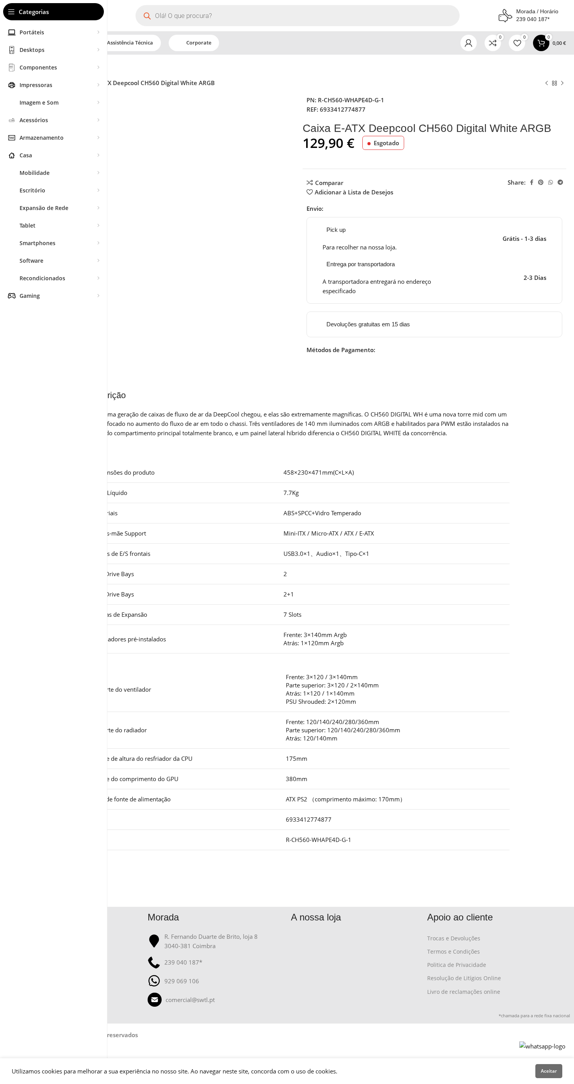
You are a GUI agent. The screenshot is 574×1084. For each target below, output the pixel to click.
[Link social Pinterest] (541, 182)
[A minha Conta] (468, 43)
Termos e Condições (453, 951)
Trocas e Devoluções (453, 938)
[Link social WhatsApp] (550, 182)
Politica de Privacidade (456, 964)
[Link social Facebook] (532, 182)
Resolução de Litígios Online (464, 978)
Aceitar (549, 1071)
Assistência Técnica (130, 42)
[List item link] (215, 1000)
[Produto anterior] (547, 83)
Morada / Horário (537, 11)
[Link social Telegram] (560, 182)
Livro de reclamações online (463, 991)
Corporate (198, 42)
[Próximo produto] (562, 83)
